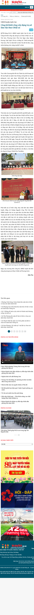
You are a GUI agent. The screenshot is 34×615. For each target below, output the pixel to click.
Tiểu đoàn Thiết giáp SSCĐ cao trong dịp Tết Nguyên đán (15, 431)
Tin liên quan (5, 298)
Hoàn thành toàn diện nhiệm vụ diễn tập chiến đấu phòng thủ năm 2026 (17, 372)
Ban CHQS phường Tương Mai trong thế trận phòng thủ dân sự (16, 367)
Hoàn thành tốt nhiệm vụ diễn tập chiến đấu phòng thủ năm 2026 (15, 402)
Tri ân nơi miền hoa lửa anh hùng (12, 393)
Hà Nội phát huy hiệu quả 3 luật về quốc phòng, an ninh (17, 389)
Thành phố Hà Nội (26, 16)
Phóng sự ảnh (6, 408)
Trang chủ (5, 16)
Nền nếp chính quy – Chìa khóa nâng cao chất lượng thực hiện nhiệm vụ (16, 397)
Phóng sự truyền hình (9, 337)
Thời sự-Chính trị (14, 16)
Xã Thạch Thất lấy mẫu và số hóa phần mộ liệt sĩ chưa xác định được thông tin (15, 321)
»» (25, 331)
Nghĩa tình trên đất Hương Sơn (11, 376)
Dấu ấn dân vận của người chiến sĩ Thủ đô (14, 385)
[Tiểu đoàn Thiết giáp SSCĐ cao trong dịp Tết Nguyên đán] (17, 420)
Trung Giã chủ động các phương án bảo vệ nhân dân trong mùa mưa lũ (16, 380)
